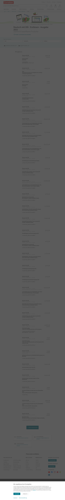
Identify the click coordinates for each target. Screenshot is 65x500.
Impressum (15, 497)
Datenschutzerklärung (23, 497)
